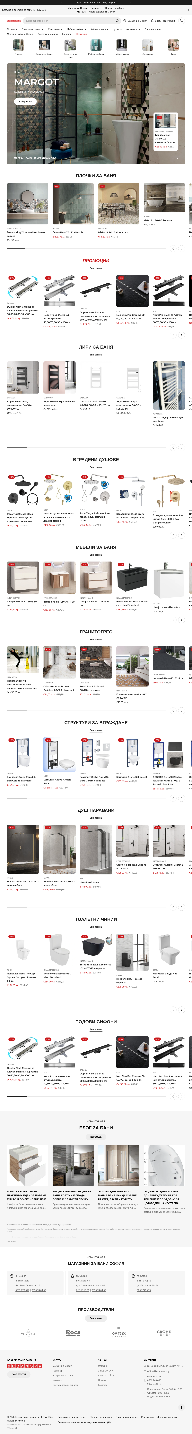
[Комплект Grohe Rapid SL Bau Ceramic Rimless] (23, 753)
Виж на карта (22, 1280)
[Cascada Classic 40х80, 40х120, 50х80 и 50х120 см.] (96, 377)
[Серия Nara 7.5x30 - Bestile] (73, 203)
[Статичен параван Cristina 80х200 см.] (132, 841)
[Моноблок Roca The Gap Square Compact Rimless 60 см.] (23, 950)
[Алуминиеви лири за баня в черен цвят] (59, 377)
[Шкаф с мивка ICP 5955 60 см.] (23, 578)
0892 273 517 (22, 1290)
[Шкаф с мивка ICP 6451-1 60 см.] (59, 578)
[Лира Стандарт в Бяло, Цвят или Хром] (169, 385)
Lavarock (103, 228)
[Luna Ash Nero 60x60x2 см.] (169, 658)
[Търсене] (117, 20)
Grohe (119, 510)
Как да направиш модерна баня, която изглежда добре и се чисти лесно (72, 1195)
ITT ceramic (121, 690)
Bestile (56, 228)
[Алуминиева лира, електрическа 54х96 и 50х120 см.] (23, 377)
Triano (156, 603)
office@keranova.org (158, 1371)
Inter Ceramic (13, 598)
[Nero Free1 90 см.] (96, 849)
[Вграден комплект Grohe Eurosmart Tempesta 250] (132, 490)
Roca (9, 510)
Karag (10, 878)
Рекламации (147, 1417)
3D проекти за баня (114, 8)
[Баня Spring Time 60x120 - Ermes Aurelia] (27, 203)
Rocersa (148, 216)
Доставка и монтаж (167, 1417)
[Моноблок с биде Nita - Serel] (169, 950)
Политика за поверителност (72, 1417)
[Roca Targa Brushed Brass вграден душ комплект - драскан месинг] (59, 490)
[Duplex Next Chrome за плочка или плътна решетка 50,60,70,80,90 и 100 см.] (23, 287)
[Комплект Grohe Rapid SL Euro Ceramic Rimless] (96, 753)
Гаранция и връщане (127, 1417)
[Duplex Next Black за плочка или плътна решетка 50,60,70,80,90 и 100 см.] (96, 289)
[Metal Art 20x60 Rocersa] (164, 197)
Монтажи (81, 11)
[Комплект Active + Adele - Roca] (59, 754)
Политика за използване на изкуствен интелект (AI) (84, 1422)
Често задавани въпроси (102, 11)
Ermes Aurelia (14, 228)
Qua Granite (159, 674)
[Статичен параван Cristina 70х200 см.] (169, 841)
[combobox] (72, 20)
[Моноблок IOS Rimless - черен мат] (132, 952)
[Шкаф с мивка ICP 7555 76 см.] (96, 578)
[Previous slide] (168, 158)
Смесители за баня (68, 1237)
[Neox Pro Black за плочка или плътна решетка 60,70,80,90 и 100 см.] (169, 291)
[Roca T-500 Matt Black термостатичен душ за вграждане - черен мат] (23, 490)
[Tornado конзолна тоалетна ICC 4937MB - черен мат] (96, 945)
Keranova (48, 397)
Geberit (156, 773)
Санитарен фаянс (52, 1237)
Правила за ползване (101, 1417)
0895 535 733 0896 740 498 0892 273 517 (154, 1380)
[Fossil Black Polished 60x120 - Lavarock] (96, 662)
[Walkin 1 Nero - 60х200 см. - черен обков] (59, 849)
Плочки (41, 1237)
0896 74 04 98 (39, 1290)
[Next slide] (177, 158)
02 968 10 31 (82, 1290)
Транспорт (95, 8)
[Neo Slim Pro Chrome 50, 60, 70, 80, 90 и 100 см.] (132, 291)
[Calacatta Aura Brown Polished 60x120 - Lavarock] (59, 662)
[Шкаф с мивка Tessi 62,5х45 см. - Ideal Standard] (132, 578)
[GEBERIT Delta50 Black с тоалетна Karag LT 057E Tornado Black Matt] (169, 753)
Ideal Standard (124, 598)
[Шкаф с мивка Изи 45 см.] (169, 580)
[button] (62, 2)
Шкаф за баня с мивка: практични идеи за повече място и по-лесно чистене (26, 1195)
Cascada (11, 397)
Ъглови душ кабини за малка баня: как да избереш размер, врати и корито (118, 1195)
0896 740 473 (144, 1290)
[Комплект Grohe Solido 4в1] (132, 753)
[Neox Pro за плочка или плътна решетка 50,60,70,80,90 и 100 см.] (59, 291)
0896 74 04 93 (99, 1290)
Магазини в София (77, 8)
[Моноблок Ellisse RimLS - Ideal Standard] (59, 950)
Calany (10, 303)
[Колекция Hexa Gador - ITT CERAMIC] (132, 666)
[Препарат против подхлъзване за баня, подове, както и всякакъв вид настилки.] (23, 659)
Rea (45, 311)
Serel (155, 970)
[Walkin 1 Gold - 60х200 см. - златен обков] (23, 849)
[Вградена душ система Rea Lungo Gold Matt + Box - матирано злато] (169, 490)
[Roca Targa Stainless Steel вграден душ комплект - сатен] (96, 489)
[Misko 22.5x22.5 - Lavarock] (118, 203)
